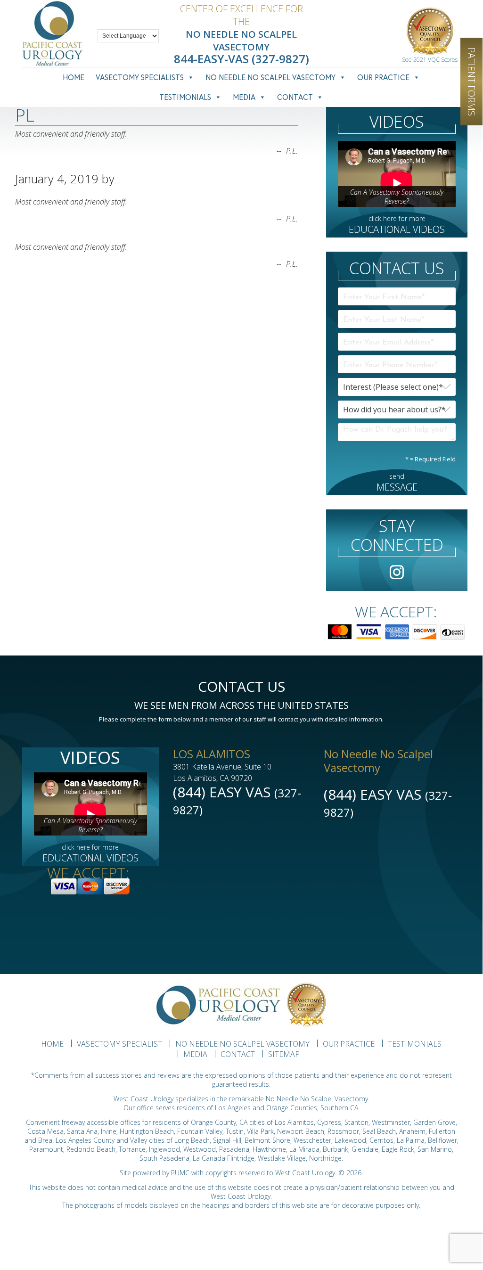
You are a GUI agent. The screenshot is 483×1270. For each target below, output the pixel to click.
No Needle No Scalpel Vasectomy (270, 77)
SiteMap (284, 1054)
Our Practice (383, 77)
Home (73, 77)
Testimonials (185, 97)
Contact (295, 97)
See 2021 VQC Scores (430, 60)
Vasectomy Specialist (119, 1044)
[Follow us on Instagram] (397, 574)
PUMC (180, 1172)
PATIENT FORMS (471, 81)
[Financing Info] (397, 628)
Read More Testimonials (54, 168)
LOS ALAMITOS (211, 754)
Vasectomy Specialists (140, 77)
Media (244, 97)
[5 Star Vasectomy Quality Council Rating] (429, 33)
